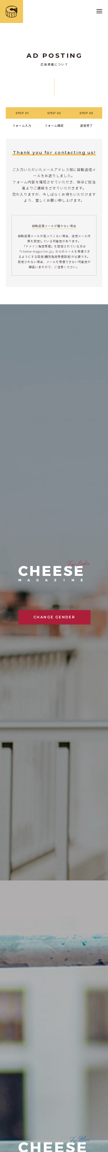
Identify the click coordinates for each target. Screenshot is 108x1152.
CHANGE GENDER (54, 617)
